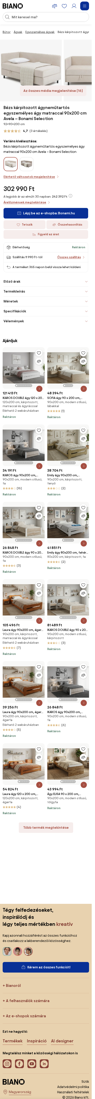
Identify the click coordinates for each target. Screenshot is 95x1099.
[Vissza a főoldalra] (13, 6)
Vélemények (14, 321)
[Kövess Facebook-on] (19, 1063)
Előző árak (12, 281)
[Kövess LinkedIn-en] (44, 1063)
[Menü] (84, 6)
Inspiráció (37, 1040)
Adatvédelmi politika (73, 1087)
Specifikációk (15, 311)
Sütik (85, 1081)
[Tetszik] (38, 352)
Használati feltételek (73, 1092)
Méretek (11, 301)
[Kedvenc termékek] (64, 6)
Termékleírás (14, 291)
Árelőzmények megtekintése (25, 202)
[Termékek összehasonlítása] (54, 6)
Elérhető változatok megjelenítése (29, 176)
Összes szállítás (69, 257)
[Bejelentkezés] (74, 6)
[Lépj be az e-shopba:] (31, 70)
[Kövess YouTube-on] (31, 1063)
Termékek (13, 1040)
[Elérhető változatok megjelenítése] (11, 164)
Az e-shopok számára (26, 1016)
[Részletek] (39, 389)
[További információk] (70, 196)
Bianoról (13, 985)
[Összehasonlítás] (38, 361)
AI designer (62, 1040)
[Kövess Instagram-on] (7, 1063)
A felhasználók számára (27, 1001)
